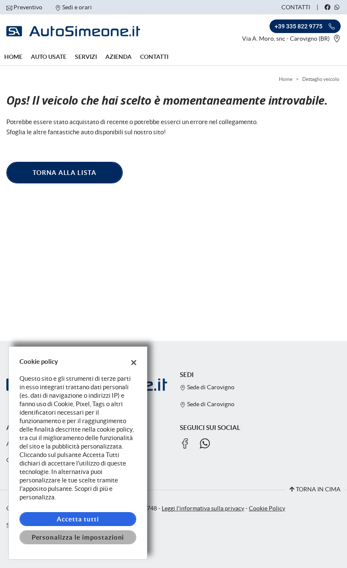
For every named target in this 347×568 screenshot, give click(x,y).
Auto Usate (48, 56)
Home (13, 56)
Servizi (86, 56)
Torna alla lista (64, 172)
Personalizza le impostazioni (78, 537)
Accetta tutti (78, 519)
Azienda (118, 56)
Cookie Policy (267, 508)
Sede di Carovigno (210, 387)
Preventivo (28, 7)
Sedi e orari (77, 7)
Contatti (295, 7)
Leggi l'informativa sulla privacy (203, 508)
